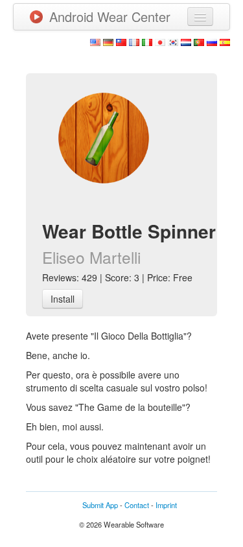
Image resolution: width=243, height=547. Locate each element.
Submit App (100, 505)
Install (63, 298)
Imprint (166, 505)
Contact (136, 505)
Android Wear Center (109, 16)
